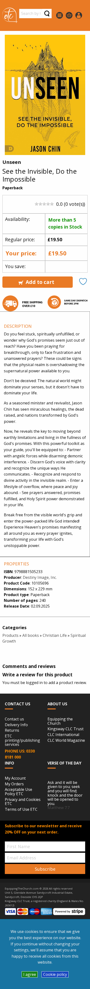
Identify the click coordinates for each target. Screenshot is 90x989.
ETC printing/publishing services (22, 740)
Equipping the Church (60, 721)
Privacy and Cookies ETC (23, 802)
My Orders (14, 784)
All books (30, 635)
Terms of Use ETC (21, 809)
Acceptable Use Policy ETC (18, 792)
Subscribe (45, 869)
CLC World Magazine (66, 740)
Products (10, 635)
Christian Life (55, 635)
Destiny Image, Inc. (40, 577)
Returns (12, 730)
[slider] (44, 204)
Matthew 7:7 (59, 807)
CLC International (63, 735)
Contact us (14, 719)
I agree (29, 974)
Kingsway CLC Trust (66, 729)
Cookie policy (55, 974)
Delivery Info (16, 725)
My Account (15, 778)
